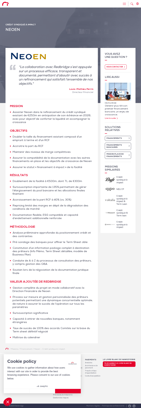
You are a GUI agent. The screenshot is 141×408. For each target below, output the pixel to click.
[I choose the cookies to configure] (42, 391)
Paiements (90, 360)
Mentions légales (93, 406)
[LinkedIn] (134, 406)
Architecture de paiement (91, 366)
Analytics (88, 363)
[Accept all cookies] (68, 391)
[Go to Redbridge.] (7, 349)
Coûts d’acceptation (92, 376)
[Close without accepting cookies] (16, 391)
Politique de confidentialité (113, 406)
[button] (7, 401)
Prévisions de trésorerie (63, 395)
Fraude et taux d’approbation (90, 372)
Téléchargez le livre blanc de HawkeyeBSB (118, 364)
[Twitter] (129, 406)
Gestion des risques (60, 398)
